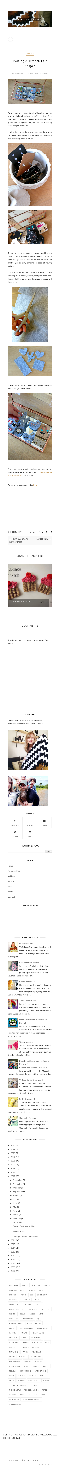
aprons (25, 1285)
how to (24, 1338)
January (16, 1222)
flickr (44, 825)
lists (47, 1342)
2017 (13, 1176)
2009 (13, 1267)
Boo (41, 1290)
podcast (27, 1361)
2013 (13, 1252)
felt (29, 836)
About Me (12, 891)
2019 (13, 1168)
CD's (31, 1295)
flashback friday (16, 1323)
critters (27, 1304)
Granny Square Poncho (29, 962)
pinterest (29, 825)
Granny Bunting (26, 1042)
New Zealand (37, 1352)
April (15, 1211)
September (18, 1191)
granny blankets (26, 1328)
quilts (26, 1366)
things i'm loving (31, 1390)
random (36, 1366)
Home (10, 866)
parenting (23, 1357)
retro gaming (40, 1371)
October (17, 1188)
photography (15, 1361)
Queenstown (14, 1366)
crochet (38, 1304)
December (17, 1180)
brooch (30, 54)
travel (22, 1395)
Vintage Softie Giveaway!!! (31, 1080)
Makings (11, 876)
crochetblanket (16, 1309)
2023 (13, 1153)
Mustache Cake (26, 943)
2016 (13, 1240)
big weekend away (16, 1290)
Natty (10, 475)
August (16, 1195)
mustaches (13, 1352)
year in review (15, 1404)
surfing (33, 1385)
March (16, 1214)
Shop (10, 886)
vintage (44, 1395)
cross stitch (32, 1309)
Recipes (11, 881)
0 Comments (16, 532)
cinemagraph (42, 1295)
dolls (22, 1314)
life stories (37, 1342)
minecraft (36, 1347)
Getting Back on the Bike (23, 1226)
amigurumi (13, 1285)
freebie (38, 1323)
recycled (13, 1371)
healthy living (38, 1333)
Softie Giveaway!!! (27, 1099)
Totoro (12, 1395)
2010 (13, 1263)
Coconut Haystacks (27, 981)
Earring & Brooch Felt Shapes (25, 1236)
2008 (13, 1271)
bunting (23, 1295)
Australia (36, 1285)
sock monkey (33, 1380)
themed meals (15, 1390)
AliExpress (18, 475)
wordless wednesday (31, 1399)
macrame (13, 1347)
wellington (14, 1399)
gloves (12, 1328)
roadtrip (21, 1376)
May (15, 1207)
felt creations (28, 1319)
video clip (33, 1395)
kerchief (24, 1342)
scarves (43, 1376)
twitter (15, 836)
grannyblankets (43, 1328)
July (14, 1199)
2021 (13, 1161)
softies (46, 1380)
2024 (13, 1149)
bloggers (31, 1290)
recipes (46, 1366)
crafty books (14, 1304)
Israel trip (13, 1342)
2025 (13, 1145)
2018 (13, 1172)
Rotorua (33, 1376)
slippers (21, 1380)
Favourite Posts (14, 871)
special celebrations (17, 1385)
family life (13, 1319)
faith (41, 1314)
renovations (25, 1371)
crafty (36, 1300)
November (17, 1184)
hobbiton (13, 1338)
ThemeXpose (32, 1460)
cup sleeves (45, 1309)
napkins (25, 1352)
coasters (13, 1300)
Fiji (38, 1319)
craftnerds (25, 1300)
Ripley (11, 1376)
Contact (11, 897)
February (17, 1218)
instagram (15, 825)
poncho (38, 1361)
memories (24, 1347)
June (15, 1203)
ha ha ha (12, 1333)
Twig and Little (45, 472)
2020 (13, 1164)
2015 (13, 1244)
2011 (13, 1259)
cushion (12, 1314)
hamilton (24, 1333)
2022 (13, 1157)
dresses (31, 1314)
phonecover (36, 1357)
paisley (12, 1357)
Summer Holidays (20, 1231)
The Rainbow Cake (27, 1000)
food (29, 1323)
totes (44, 1390)
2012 (13, 1255)
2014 (13, 1248)
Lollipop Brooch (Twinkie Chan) (25, 602)
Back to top (44, 1464)
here (35, 485)
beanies (47, 1285)
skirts (11, 1380)
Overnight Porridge (27, 1118)
